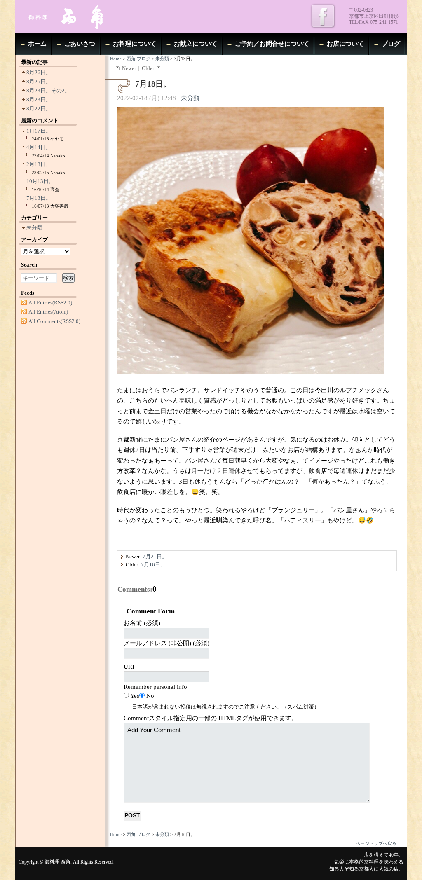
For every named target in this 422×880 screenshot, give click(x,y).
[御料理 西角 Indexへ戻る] (77, 16)
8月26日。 (38, 72)
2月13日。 (38, 164)
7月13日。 (38, 198)
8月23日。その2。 (48, 90)
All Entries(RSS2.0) (50, 303)
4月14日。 (38, 147)
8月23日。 (38, 99)
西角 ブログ (138, 58)
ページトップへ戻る (376, 843)
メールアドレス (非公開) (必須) (166, 643)
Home (116, 58)
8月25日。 (38, 81)
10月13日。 (40, 181)
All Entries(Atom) (48, 312)
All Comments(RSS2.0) (54, 321)
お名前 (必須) (142, 623)
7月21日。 (155, 556)
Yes (134, 696)
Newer (129, 68)
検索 (68, 278)
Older (148, 68)
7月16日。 (153, 565)
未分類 (162, 58)
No (150, 696)
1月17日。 (38, 131)
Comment (211, 718)
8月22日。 (38, 108)
